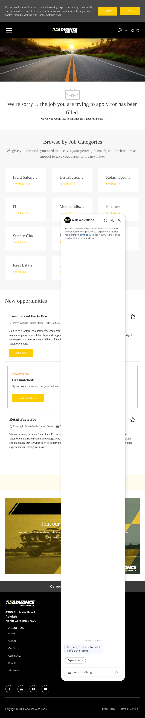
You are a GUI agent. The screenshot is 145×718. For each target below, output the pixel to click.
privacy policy (83, 234)
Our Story (13, 648)
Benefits (13, 663)
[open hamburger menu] (9, 30)
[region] (93, 445)
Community (14, 655)
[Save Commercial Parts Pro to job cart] (133, 316)
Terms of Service (129, 708)
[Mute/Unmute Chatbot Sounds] (112, 220)
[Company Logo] (66, 30)
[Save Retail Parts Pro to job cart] (133, 420)
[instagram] (33, 689)
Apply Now (21, 352)
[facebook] (9, 689)
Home (11, 633)
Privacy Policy (108, 708)
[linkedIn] (21, 689)
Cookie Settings (46, 14)
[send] (116, 672)
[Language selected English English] (123, 30)
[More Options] (69, 672)
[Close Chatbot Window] (119, 220)
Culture (12, 640)
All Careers (14, 670)
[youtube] (45, 689)
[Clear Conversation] (105, 220)
